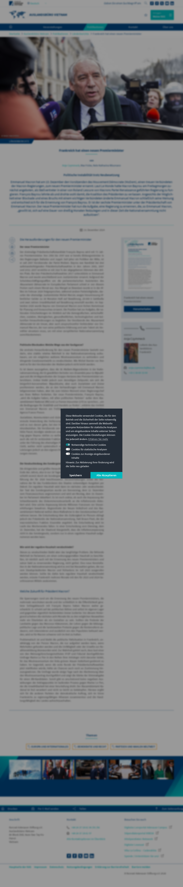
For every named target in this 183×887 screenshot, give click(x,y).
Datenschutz (57, 867)
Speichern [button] (75, 475)
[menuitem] (13, 27)
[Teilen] (12, 259)
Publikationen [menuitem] (95, 27)
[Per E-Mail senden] (12, 253)
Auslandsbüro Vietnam (36, 33)
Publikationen (60, 33)
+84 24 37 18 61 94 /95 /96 (85, 827)
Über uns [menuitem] (168, 27)
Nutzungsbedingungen (79, 867)
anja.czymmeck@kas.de (142, 367)
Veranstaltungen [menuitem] (52, 27)
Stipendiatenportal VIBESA (139, 833)
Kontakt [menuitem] (133, 27)
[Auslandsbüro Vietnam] (17, 14)
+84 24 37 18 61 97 (81, 833)
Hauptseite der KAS (20, 867)
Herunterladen (142, 309)
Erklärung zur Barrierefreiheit (112, 867)
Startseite (14, 33)
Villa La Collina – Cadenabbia (140, 850)
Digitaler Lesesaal (134, 844)
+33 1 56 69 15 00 (138, 372)
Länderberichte (80, 33)
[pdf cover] (142, 265)
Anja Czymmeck (71, 165)
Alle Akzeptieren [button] (106, 475)
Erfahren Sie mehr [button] (98, 439)
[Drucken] (12, 247)
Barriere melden (141, 867)
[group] (25, 773)
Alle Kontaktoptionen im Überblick (86, 839)
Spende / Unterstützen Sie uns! (142, 856)
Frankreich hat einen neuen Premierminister (117, 33)
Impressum (40, 867)
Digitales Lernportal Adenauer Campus (146, 827)
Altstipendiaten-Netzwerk (138, 839)
